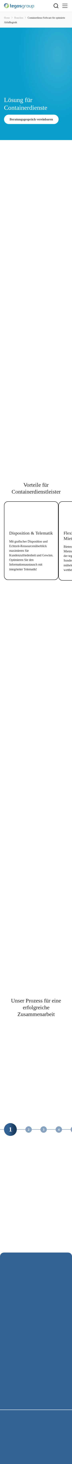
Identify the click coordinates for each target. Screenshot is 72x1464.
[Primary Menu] (65, 6)
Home (7, 17)
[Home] (29, 5)
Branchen (18, 17)
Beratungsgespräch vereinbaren (31, 119)
